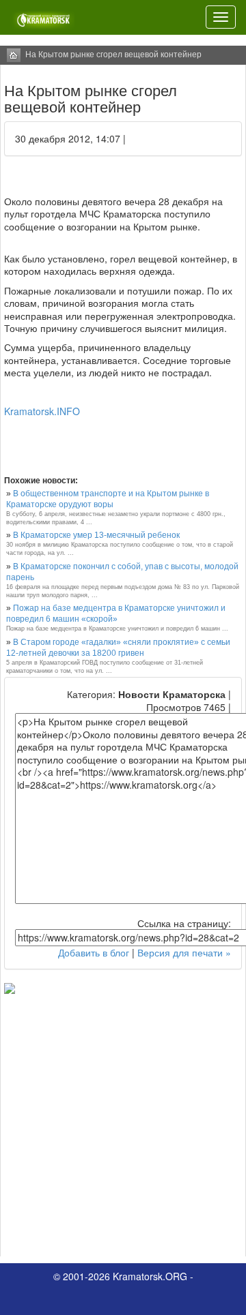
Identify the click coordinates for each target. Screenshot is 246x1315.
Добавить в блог (93, 952)
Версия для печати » (184, 952)
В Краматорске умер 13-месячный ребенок (96, 535)
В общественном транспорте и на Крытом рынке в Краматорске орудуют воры (107, 499)
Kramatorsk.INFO (42, 411)
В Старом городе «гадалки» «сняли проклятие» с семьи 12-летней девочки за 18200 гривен (118, 647)
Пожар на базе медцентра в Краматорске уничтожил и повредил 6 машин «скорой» (116, 613)
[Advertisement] (123, 1123)
